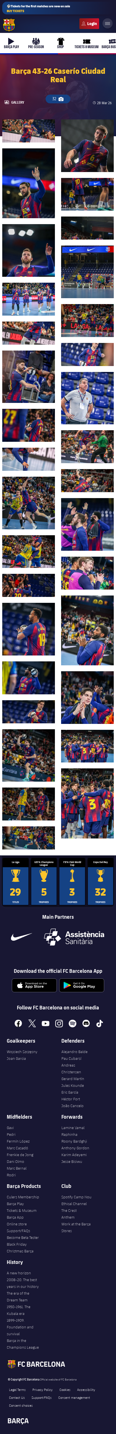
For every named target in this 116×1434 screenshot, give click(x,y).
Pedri (11, 1134)
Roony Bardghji (74, 1141)
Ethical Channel (74, 1203)
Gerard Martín (72, 1078)
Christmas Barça (20, 1251)
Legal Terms (17, 1389)
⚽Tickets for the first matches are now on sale (38, 8)
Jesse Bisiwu (71, 1161)
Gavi (10, 1127)
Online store (17, 1224)
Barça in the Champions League (23, 1344)
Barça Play (15, 1203)
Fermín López (18, 1141)
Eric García (69, 1092)
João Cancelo (72, 1105)
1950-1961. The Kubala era (18, 1310)
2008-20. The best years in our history (23, 1283)
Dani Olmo (15, 1161)
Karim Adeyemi (74, 1154)
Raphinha (69, 1134)
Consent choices (21, 1405)
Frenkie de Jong (20, 1154)
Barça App (15, 1217)
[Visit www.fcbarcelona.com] (9, 25)
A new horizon (19, 1273)
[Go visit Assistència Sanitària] (74, 937)
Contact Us (17, 1397)
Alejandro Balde (74, 1051)
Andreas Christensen (71, 1068)
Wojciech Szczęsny (22, 1051)
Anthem (68, 1217)
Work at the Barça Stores (76, 1227)
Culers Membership (23, 1197)
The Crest (69, 1210)
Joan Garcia (16, 1058)
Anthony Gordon (75, 1148)
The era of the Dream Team (18, 1296)
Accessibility (86, 1389)
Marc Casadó (17, 1148)
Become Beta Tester (23, 1237)
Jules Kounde (72, 1085)
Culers (89, 23)
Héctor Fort (70, 1099)
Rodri (11, 1175)
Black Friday (17, 1244)
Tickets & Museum (22, 1210)
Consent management (74, 1397)
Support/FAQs (18, 1230)
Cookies (64, 1389)
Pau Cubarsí (71, 1058)
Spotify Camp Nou (76, 1197)
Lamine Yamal (72, 1127)
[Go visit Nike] (21, 937)
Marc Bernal (16, 1168)
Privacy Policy (42, 1389)
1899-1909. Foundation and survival (20, 1327)
